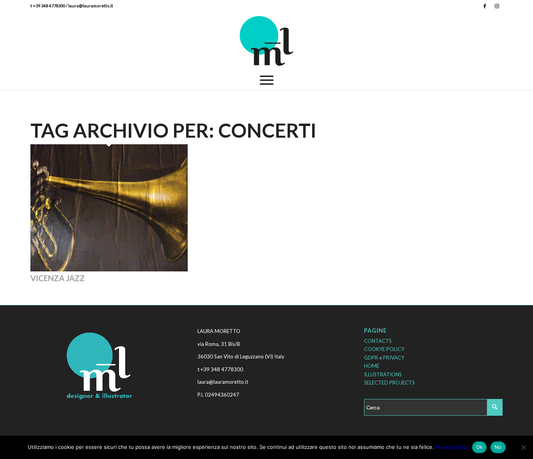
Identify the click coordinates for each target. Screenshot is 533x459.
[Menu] (267, 80)
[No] (523, 447)
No (498, 447)
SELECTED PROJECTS (389, 382)
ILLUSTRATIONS (383, 374)
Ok (479, 447)
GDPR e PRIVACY (384, 357)
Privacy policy (451, 447)
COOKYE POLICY (384, 349)
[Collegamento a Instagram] (497, 6)
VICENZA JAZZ (57, 278)
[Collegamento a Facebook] (484, 6)
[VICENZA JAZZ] (109, 269)
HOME (371, 366)
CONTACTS (378, 341)
